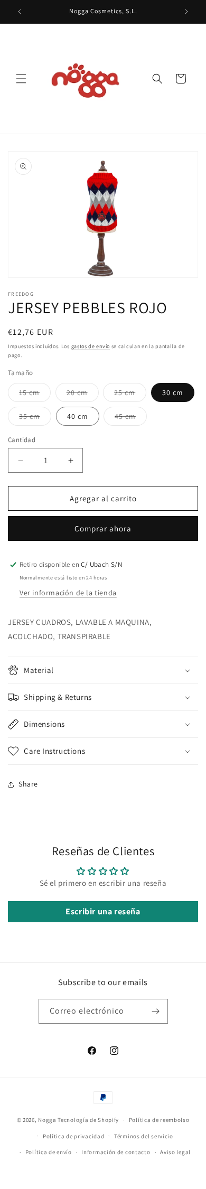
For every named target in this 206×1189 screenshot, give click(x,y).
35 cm (35, 418)
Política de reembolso (159, 1120)
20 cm (83, 394)
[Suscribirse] (155, 1011)
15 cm (35, 394)
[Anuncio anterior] (19, 11)
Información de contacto (115, 1152)
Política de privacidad (73, 1136)
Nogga (47, 1120)
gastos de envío (90, 346)
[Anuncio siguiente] (186, 11)
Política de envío (48, 1152)
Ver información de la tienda (68, 592)
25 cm (130, 394)
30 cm (172, 392)
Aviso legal (175, 1152)
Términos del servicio (143, 1136)
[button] (21, 78)
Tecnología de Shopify (88, 1120)
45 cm (131, 418)
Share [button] (28, 784)
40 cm (77, 416)
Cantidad (21, 439)
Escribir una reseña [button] (102, 911)
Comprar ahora (103, 528)
